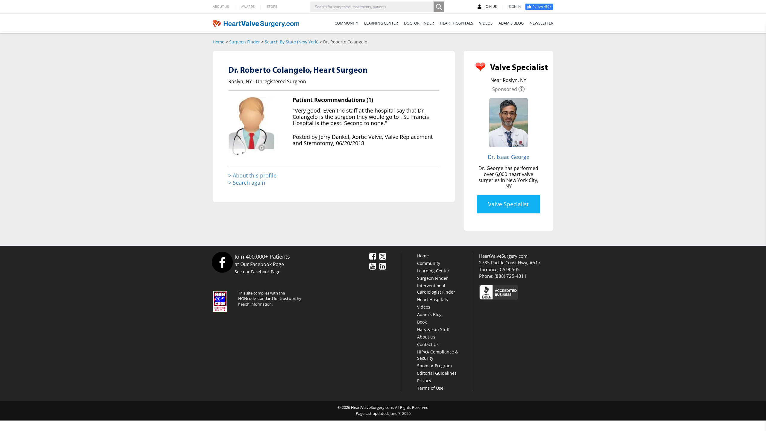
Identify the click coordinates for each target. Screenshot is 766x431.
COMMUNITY (346, 23)
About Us (426, 337)
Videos (423, 307)
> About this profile (252, 175)
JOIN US (491, 6)
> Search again (246, 182)
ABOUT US (221, 6)
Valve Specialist (508, 204)
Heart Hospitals (432, 299)
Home (218, 42)
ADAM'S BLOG (511, 23)
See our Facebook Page (257, 271)
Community (428, 263)
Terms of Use (430, 388)
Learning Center (433, 271)
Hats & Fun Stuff (433, 329)
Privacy (424, 380)
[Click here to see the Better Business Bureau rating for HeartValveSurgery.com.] (531, 292)
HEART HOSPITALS (456, 23)
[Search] (439, 6)
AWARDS (248, 6)
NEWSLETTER (541, 23)
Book (422, 322)
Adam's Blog (429, 314)
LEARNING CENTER (381, 23)
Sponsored (504, 89)
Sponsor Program (434, 365)
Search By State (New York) (291, 42)
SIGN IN (515, 6)
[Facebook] (222, 262)
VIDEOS (486, 23)
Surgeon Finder (244, 42)
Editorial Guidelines (437, 373)
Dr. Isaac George (508, 156)
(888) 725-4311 (511, 276)
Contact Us (428, 344)
